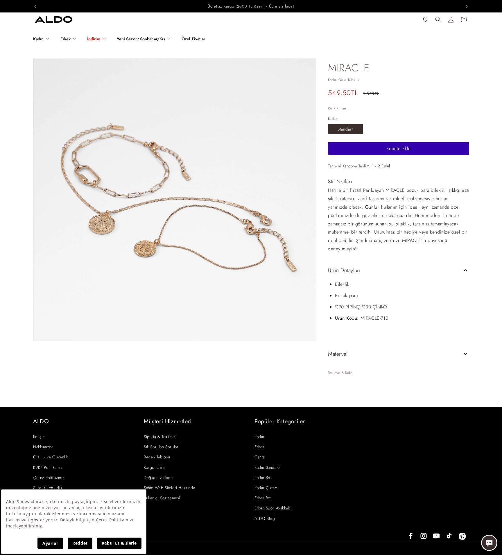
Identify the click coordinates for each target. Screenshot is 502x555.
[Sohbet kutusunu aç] (489, 543)
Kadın (259, 437)
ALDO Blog (264, 518)
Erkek (259, 447)
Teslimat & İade (340, 372)
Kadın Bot (262, 477)
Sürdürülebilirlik (47, 488)
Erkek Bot (262, 498)
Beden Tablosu (157, 457)
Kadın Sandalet (267, 467)
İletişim (39, 437)
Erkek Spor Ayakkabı (272, 508)
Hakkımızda (43, 447)
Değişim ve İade (158, 477)
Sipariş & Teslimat (159, 437)
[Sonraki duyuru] (466, 6)
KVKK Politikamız (48, 467)
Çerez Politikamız (48, 477)
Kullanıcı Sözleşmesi (162, 498)
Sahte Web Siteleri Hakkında (169, 488)
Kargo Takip (154, 467)
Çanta (259, 457)
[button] (43, 39)
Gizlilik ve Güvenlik (50, 457)
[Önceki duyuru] (35, 6)
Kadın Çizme (265, 488)
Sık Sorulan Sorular (161, 447)
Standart (345, 129)
